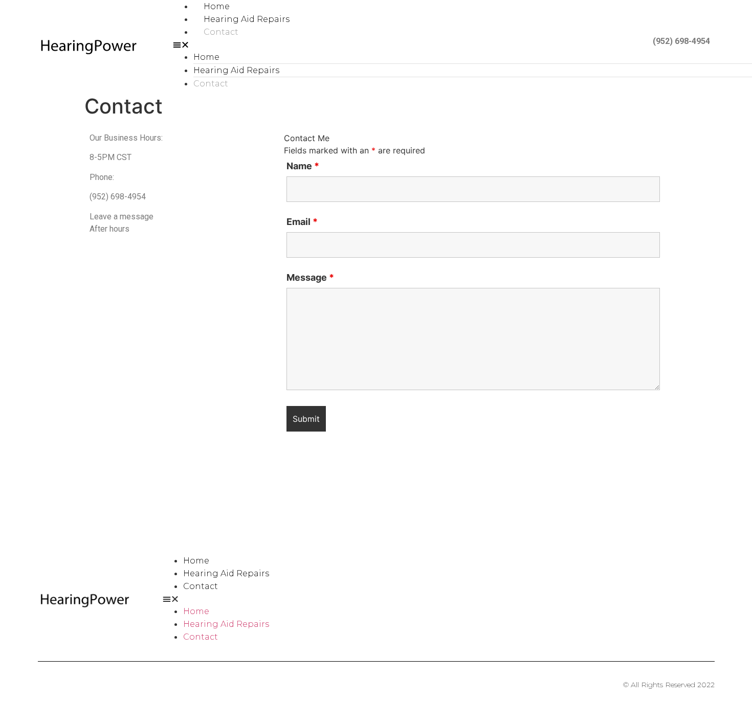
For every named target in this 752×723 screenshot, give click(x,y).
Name (302, 166)
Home (217, 6)
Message (310, 278)
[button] (373, 44)
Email (302, 222)
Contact (221, 32)
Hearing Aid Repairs (247, 19)
